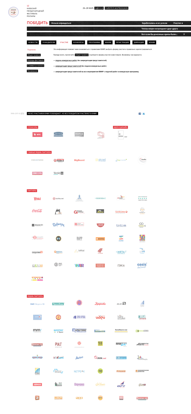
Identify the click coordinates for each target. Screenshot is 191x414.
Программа (94, 42)
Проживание (32, 71)
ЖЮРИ (108, 42)
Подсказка (31, 50)
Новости (32, 42)
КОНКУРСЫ (78, 42)
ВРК (22, 113)
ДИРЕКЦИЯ (139, 42)
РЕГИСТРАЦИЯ (122, 42)
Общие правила (33, 55)
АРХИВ (152, 42)
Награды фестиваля (35, 60)
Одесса (99, 8)
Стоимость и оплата (35, 66)
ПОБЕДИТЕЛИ (49, 42)
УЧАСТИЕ (64, 42)
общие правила (82, 55)
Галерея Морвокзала (116, 8)
